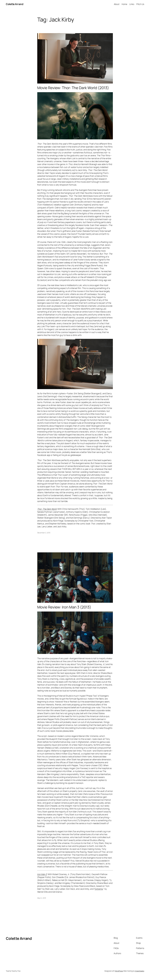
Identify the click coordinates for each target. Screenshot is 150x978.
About (117, 4)
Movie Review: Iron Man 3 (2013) (64, 607)
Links (131, 4)
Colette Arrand (14, 4)
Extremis (99, 888)
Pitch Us (140, 4)
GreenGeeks (139, 971)
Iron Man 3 (42, 874)
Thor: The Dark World (47, 509)
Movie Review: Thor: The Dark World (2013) (73, 88)
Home (124, 4)
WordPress (119, 971)
